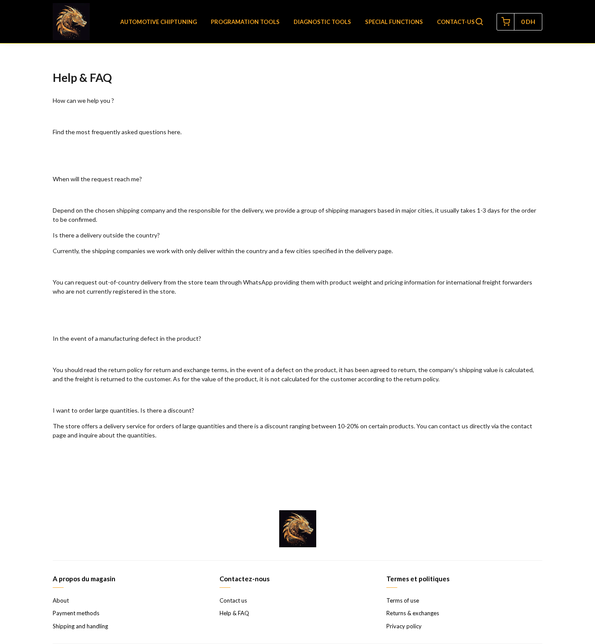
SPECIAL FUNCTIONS (394, 21)
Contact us (233, 600)
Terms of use (402, 600)
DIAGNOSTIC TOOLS (322, 21)
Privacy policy (404, 626)
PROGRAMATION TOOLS (245, 21)
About (61, 600)
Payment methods (76, 613)
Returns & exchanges (412, 613)
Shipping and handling (80, 626)
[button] (479, 22)
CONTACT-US (456, 21)
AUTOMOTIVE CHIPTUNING (158, 21)
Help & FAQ (234, 613)
